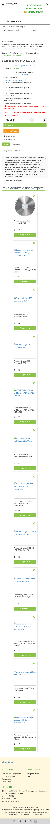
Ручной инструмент (17, 53)
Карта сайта (6, 782)
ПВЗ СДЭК (7, 90)
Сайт (28, 776)
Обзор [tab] (5, 144)
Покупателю (6, 779)
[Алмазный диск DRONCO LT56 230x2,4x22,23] (25, 533)
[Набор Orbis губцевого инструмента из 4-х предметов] (25, 486)
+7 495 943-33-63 (10, 796)
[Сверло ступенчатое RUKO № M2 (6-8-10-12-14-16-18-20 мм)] (25, 627)
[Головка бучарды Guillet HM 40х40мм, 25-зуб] (25, 580)
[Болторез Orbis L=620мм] (25, 66)
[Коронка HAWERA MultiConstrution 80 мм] (25, 440)
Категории (12, 21)
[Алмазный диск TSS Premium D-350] (25, 346)
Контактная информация (11, 774)
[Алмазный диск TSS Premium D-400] (25, 206)
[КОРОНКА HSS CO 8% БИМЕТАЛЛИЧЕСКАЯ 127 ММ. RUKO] (25, 393)
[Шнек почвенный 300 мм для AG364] (25, 673)
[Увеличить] (34, 196)
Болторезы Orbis (32, 53)
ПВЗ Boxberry (8, 85)
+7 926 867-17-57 (9, 799)
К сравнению (10, 139)
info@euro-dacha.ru (11, 801)
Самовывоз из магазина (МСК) (15, 80)
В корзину (9, 125)
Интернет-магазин (34, 774)
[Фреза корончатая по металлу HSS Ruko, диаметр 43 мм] (25, 720)
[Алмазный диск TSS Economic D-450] (25, 299)
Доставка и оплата (9, 776)
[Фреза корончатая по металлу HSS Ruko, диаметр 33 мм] (25, 253)
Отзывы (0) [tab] (16, 144)
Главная (4, 53)
